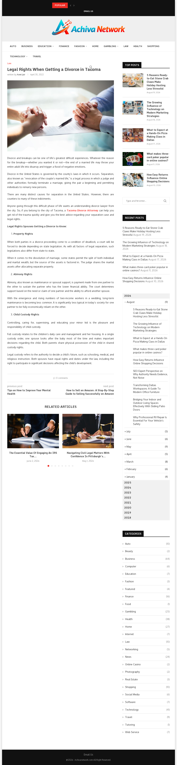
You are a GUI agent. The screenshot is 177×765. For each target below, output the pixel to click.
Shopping (153, 46)
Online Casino (147, 664)
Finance (64, 46)
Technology (17, 56)
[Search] (90, 67)
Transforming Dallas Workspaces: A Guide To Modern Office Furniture (147, 388)
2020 (127, 508)
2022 (127, 498)
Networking (147, 649)
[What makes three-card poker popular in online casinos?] (133, 159)
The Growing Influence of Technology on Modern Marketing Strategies (157, 109)
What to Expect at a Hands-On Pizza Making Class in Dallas (157, 135)
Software (147, 702)
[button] (70, 5)
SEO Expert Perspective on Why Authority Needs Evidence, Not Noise (150, 374)
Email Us (88, 11)
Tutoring (147, 724)
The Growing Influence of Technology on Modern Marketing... (83, 5)
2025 (127, 483)
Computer (147, 566)
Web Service (147, 732)
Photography (147, 671)
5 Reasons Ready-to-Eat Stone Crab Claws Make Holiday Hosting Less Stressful (157, 81)
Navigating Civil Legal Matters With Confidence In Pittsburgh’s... (88, 454)
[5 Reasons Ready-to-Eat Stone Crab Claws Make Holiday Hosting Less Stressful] (133, 80)
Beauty (147, 551)
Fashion (79, 46)
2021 (127, 503)
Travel (37, 56)
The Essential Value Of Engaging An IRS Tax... (33, 454)
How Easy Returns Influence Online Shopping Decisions (158, 178)
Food (147, 604)
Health (137, 46)
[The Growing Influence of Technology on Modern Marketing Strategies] (133, 108)
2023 (127, 493)
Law (126, 46)
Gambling (110, 46)
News (147, 656)
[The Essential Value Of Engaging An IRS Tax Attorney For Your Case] (33, 431)
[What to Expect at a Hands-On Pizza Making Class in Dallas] (133, 135)
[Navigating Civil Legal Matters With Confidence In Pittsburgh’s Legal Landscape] (88, 431)
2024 (127, 488)
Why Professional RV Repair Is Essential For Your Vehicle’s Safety (150, 420)
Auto (13, 46)
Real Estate (147, 679)
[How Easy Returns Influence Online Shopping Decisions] (133, 180)
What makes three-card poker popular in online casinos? (158, 157)
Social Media (147, 694)
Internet (147, 634)
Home (95, 46)
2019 (127, 513)
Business (27, 46)
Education (45, 46)
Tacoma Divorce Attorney (82, 210)
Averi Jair (21, 74)
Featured (147, 589)
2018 (127, 518)
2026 (127, 296)
